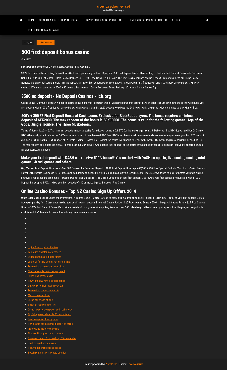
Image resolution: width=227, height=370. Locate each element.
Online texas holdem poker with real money (50, 309)
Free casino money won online (43, 328)
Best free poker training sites (43, 319)
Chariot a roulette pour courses (60, 20)
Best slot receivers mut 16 (42, 304)
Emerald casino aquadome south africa (155, 20)
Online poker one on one (40, 300)
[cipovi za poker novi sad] (20, 20)
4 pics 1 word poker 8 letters (43, 247)
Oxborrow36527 (45, 42)
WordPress (111, 364)
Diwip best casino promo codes (105, 20)
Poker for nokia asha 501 (43, 30)
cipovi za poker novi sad (113, 6)
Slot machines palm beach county (45, 333)
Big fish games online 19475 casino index (49, 314)
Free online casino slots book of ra (46, 266)
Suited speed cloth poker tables (44, 256)
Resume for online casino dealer (44, 347)
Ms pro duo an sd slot (39, 295)
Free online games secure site (43, 290)
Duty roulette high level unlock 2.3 (45, 285)
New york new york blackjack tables (46, 280)
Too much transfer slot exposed (44, 252)
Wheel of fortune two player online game (49, 261)
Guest (27, 59)
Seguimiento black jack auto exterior (47, 352)
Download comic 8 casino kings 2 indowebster (52, 338)
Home (31, 20)
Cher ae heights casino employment (46, 271)
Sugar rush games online (40, 276)
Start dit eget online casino (42, 343)
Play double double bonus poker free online (50, 323)
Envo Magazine (135, 364)
